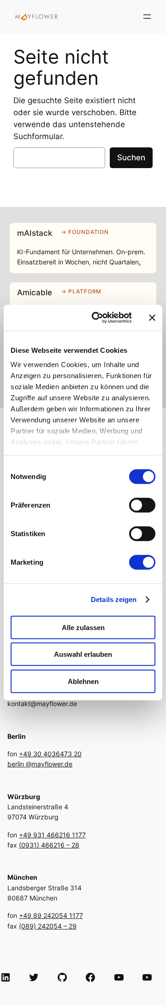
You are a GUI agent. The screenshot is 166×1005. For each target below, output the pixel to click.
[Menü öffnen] (147, 16)
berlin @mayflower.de (39, 764)
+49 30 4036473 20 (50, 754)
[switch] (142, 504)
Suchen (131, 157)
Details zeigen (113, 599)
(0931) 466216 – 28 (49, 845)
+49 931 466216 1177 (52, 835)
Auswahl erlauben (83, 654)
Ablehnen (83, 681)
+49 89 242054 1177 (51, 915)
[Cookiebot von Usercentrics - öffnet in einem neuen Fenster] (97, 318)
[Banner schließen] (152, 318)
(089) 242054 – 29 (48, 926)
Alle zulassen (83, 627)
